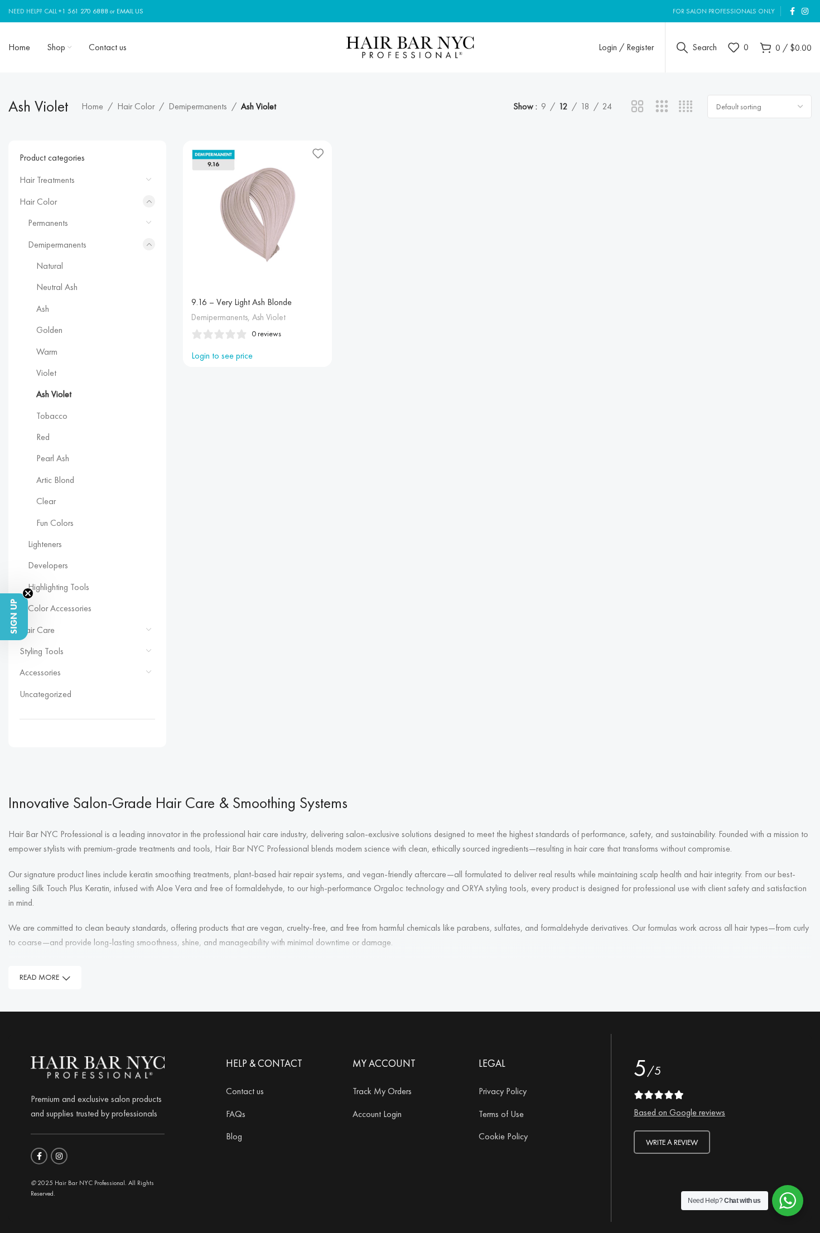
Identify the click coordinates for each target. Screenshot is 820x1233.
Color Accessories (59, 608)
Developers (48, 565)
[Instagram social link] (805, 11)
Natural (49, 266)
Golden (49, 330)
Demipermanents (197, 106)
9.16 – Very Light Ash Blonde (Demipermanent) (241, 308)
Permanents (48, 223)
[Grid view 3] (662, 107)
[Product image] (257, 215)
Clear (46, 501)
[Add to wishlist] (318, 153)
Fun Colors (55, 523)
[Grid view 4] (686, 107)
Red (43, 437)
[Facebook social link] (792, 11)
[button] (14, 616)
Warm (46, 351)
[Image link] (98, 1065)
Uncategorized (45, 694)
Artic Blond (55, 480)
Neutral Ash (57, 287)
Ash (42, 309)
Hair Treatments (47, 180)
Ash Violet (53, 394)
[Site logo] (410, 45)
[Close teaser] (27, 593)
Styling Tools (42, 651)
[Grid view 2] (637, 107)
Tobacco (51, 416)
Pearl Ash (52, 458)
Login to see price (222, 355)
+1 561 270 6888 (83, 11)
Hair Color (136, 106)
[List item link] (281, 1091)
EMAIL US (130, 11)
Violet (46, 373)
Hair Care (37, 630)
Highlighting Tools (58, 587)
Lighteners (45, 544)
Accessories (40, 672)
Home (92, 106)
